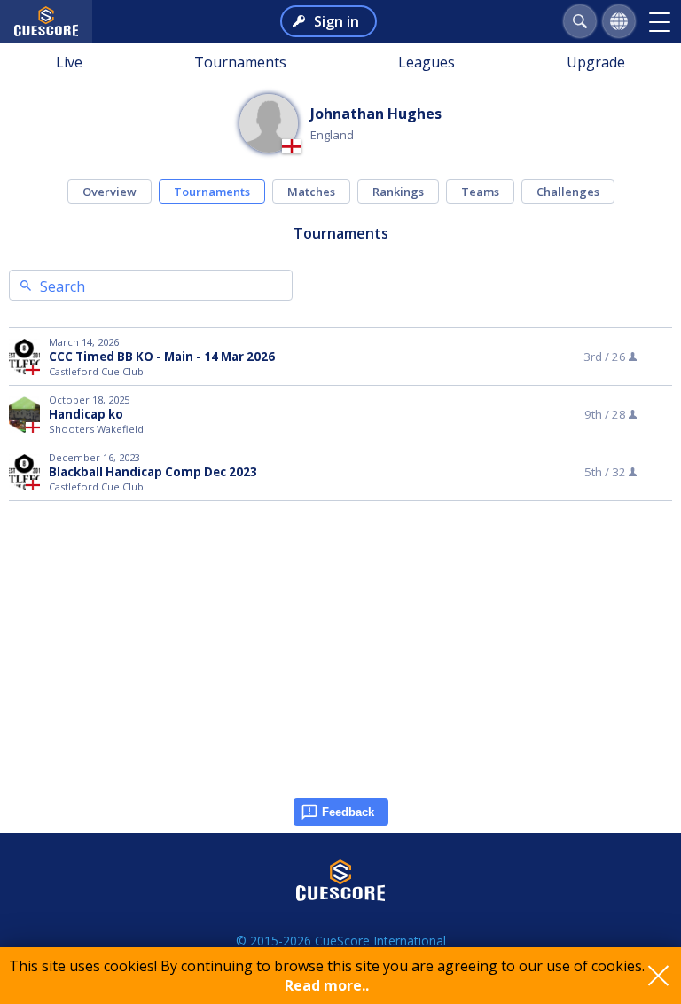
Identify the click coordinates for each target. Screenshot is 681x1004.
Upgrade (596, 62)
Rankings (398, 192)
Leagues (426, 62)
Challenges (567, 192)
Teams (480, 192)
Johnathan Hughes (376, 113)
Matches (311, 192)
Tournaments (240, 62)
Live (69, 62)
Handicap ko (86, 414)
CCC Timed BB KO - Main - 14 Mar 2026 (162, 357)
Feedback (348, 812)
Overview (109, 192)
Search (62, 286)
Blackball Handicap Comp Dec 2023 (153, 472)
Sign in (336, 21)
